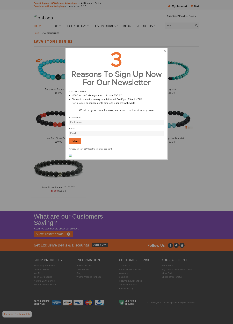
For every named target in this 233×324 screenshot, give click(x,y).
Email (72, 128)
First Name (75, 117)
